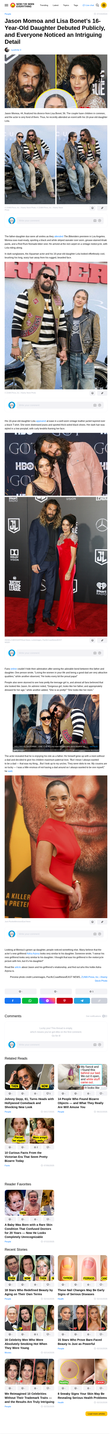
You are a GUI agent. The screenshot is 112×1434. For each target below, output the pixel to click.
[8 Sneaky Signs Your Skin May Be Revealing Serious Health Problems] (82, 1372)
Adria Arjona (33, 953)
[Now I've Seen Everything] (22, 5)
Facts (7, 1165)
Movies (8, 1352)
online (13, 669)
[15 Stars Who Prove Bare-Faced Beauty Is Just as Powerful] (82, 1318)
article (18, 967)
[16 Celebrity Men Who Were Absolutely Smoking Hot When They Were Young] (29, 1318)
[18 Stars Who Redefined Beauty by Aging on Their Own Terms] (29, 1268)
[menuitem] (44, 5)
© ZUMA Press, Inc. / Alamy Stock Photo (20, 208)
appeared (41, 421)
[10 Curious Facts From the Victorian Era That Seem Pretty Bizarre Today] (29, 1131)
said (10, 771)
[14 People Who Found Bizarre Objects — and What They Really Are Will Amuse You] (82, 1077)
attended (58, 236)
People (8, 14)
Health (61, 1299)
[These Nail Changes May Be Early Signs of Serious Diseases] (82, 1268)
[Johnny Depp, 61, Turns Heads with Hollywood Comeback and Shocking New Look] (29, 1077)
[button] (21, 991)
